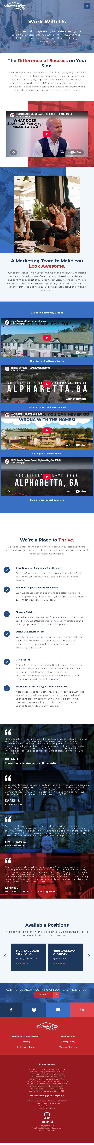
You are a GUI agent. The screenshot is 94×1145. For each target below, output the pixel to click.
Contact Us (43, 994)
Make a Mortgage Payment (26, 1036)
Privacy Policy (68, 1042)
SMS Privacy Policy (26, 1047)
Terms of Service (68, 1047)
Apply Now (22, 963)
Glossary (26, 1042)
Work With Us (68, 1036)
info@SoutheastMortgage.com (47, 1103)
